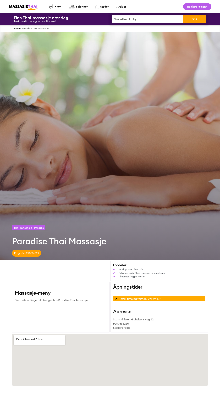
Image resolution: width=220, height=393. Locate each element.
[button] (26, 253)
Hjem (17, 28)
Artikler (121, 6)
